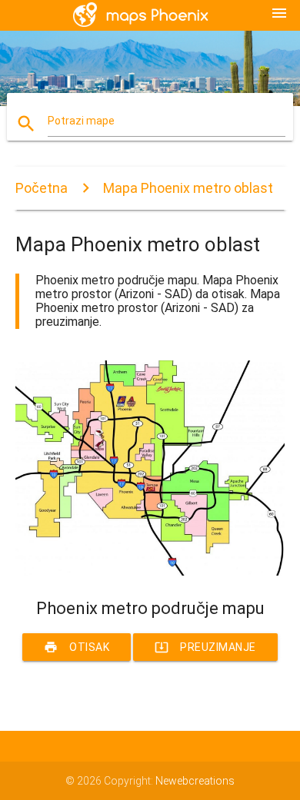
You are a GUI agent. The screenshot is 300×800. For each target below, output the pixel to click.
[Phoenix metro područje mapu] (150, 572)
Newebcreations (195, 781)
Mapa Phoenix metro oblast (188, 188)
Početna (41, 188)
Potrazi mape (81, 121)
